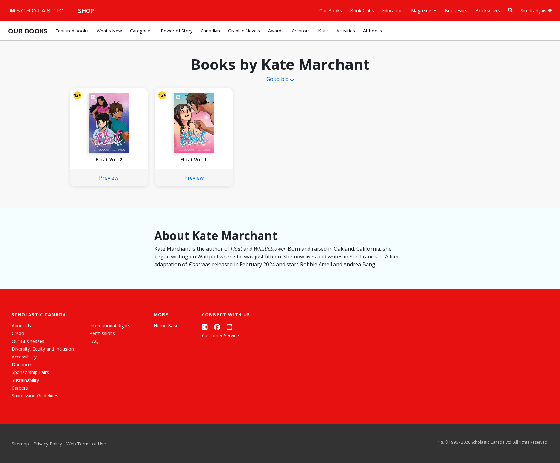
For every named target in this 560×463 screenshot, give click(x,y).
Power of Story (176, 31)
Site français (534, 10)
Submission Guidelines (35, 396)
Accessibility (24, 357)
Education (392, 10)
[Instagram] (205, 326)
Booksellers (487, 10)
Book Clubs (362, 10)
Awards (276, 31)
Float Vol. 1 (194, 159)
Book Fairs (456, 10)
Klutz (323, 31)
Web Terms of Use (86, 444)
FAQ (94, 341)
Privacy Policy (47, 444)
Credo (18, 333)
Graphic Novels (244, 31)
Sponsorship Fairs (30, 372)
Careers (20, 388)
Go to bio (278, 78)
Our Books (330, 10)
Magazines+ (424, 10)
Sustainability (25, 380)
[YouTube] (229, 326)
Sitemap (20, 444)
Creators (301, 31)
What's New (109, 31)
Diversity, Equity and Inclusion (43, 349)
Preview (108, 177)
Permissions (102, 333)
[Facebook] (217, 326)
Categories (141, 31)
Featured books (71, 31)
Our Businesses (28, 341)
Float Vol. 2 (109, 159)
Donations (23, 364)
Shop (86, 11)
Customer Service (220, 335)
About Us (21, 325)
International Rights (109, 325)
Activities (345, 31)
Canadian (210, 31)
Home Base (166, 325)
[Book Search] (510, 10)
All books (372, 31)
